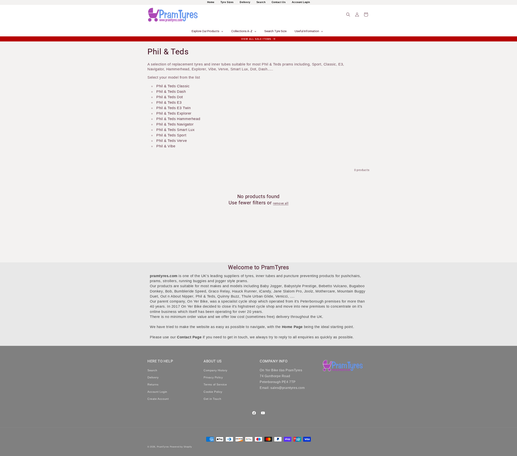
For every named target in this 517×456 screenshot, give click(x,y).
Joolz (308, 291)
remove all (280, 203)
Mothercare (325, 291)
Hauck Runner (244, 291)
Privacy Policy (213, 377)
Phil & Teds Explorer (173, 113)
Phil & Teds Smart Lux (175, 130)
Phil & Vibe (165, 146)
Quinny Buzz (228, 296)
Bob (168, 291)
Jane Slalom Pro (287, 291)
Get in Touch (212, 398)
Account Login (301, 2)
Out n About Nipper (176, 296)
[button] (348, 14)
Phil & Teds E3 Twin (173, 108)
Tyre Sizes (227, 2)
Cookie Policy (213, 391)
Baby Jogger (271, 286)
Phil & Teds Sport (171, 135)
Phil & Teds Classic (172, 86)
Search (261, 2)
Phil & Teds (205, 296)
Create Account (158, 398)
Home (210, 2)
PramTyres (163, 446)
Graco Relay (219, 291)
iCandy (265, 291)
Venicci (281, 296)
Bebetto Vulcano (333, 286)
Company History (215, 370)
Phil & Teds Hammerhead (178, 119)
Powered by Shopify (181, 446)
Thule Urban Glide (257, 296)
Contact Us (279, 2)
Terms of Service (215, 384)
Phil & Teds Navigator (175, 124)
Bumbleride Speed (190, 291)
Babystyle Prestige (300, 286)
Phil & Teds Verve (171, 141)
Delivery (245, 2)
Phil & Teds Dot (169, 97)
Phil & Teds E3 (169, 102)
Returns (152, 384)
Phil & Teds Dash (171, 92)
